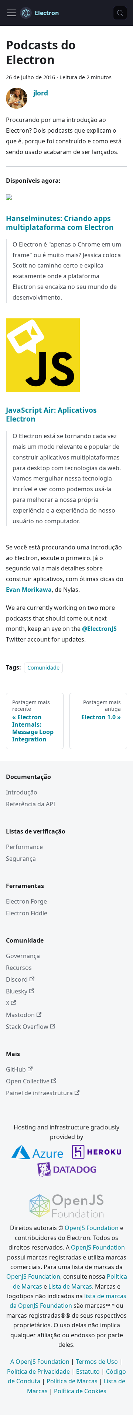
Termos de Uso (97, 1362)
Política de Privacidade (38, 1371)
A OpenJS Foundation (39, 1362)
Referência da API (30, 804)
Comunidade (43, 667)
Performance (24, 847)
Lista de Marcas (70, 1286)
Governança (23, 956)
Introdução (21, 792)
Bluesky (16, 991)
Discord (17, 979)
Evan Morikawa (29, 590)
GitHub (16, 1069)
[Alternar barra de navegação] (11, 12)
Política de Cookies (80, 1391)
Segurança (21, 859)
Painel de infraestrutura (39, 1093)
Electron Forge (26, 901)
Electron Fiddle (26, 913)
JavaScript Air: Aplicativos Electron (51, 414)
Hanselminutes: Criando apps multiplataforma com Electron (60, 222)
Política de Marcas (72, 1381)
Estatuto (88, 1371)
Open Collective (28, 1081)
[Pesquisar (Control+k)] (120, 13)
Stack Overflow (27, 1027)
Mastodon (20, 1015)
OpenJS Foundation (92, 1228)
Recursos (19, 968)
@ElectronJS (99, 629)
